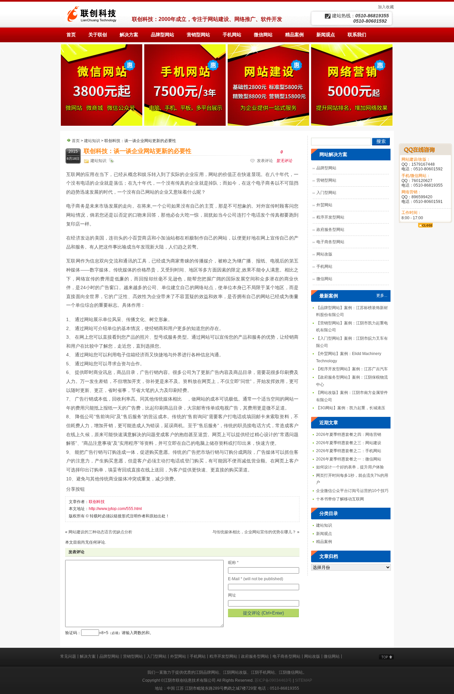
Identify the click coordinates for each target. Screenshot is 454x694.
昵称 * (233, 562)
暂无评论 (284, 156)
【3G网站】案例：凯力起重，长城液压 (350, 408)
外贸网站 (324, 205)
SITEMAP (303, 680)
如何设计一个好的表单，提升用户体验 (350, 467)
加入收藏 (386, 7)
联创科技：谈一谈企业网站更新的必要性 (137, 151)
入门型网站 (326, 192)
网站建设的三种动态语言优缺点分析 (100, 532)
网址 (232, 595)
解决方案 (88, 656)
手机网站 (324, 266)
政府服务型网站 (330, 229)
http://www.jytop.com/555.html (115, 508)
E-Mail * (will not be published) (255, 579)
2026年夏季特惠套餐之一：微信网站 (348, 459)
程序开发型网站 (330, 217)
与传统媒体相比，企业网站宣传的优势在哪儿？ (254, 532)
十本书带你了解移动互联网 (340, 499)
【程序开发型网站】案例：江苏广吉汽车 (352, 369)
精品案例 (324, 541)
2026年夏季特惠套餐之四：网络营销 (348, 434)
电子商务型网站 (330, 242)
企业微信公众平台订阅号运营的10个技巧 (352, 490)
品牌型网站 (326, 168)
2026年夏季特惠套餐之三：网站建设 (348, 442)
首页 (76, 140)
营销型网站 (326, 180)
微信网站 (324, 278)
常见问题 (68, 656)
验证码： (73, 632)
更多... (381, 295)
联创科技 (97, 501)
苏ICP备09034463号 (273, 680)
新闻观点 (324, 533)
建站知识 (92, 140)
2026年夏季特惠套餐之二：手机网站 (348, 450)
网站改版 (324, 254)
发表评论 (265, 160)
